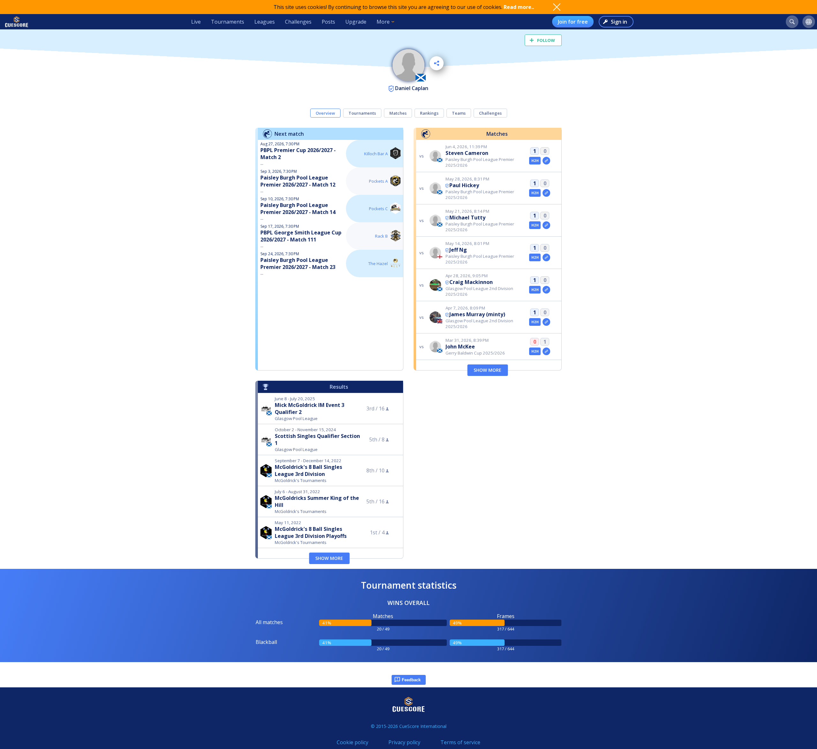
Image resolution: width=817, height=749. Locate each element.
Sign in (619, 21)
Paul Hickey (464, 185)
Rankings (429, 113)
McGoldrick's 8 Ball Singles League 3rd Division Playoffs (311, 532)
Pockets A (378, 181)
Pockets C (378, 208)
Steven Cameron (467, 153)
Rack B (381, 236)
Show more (487, 370)
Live (196, 21)
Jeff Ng (458, 249)
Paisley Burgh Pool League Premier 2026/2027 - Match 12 (297, 181)
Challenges (298, 21)
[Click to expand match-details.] (546, 160)
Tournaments (227, 21)
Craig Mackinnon (471, 282)
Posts (328, 21)
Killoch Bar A (376, 154)
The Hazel (378, 263)
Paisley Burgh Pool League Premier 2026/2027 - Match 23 (297, 263)
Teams (459, 113)
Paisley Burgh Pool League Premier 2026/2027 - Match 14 (297, 209)
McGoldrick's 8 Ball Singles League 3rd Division (308, 470)
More (383, 21)
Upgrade (355, 21)
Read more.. (519, 7)
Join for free (573, 21)
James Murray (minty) (477, 314)
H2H (535, 160)
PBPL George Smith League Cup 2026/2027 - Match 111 (300, 236)
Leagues (264, 21)
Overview (325, 113)
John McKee (460, 346)
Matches (398, 113)
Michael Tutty (467, 217)
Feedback (411, 679)
